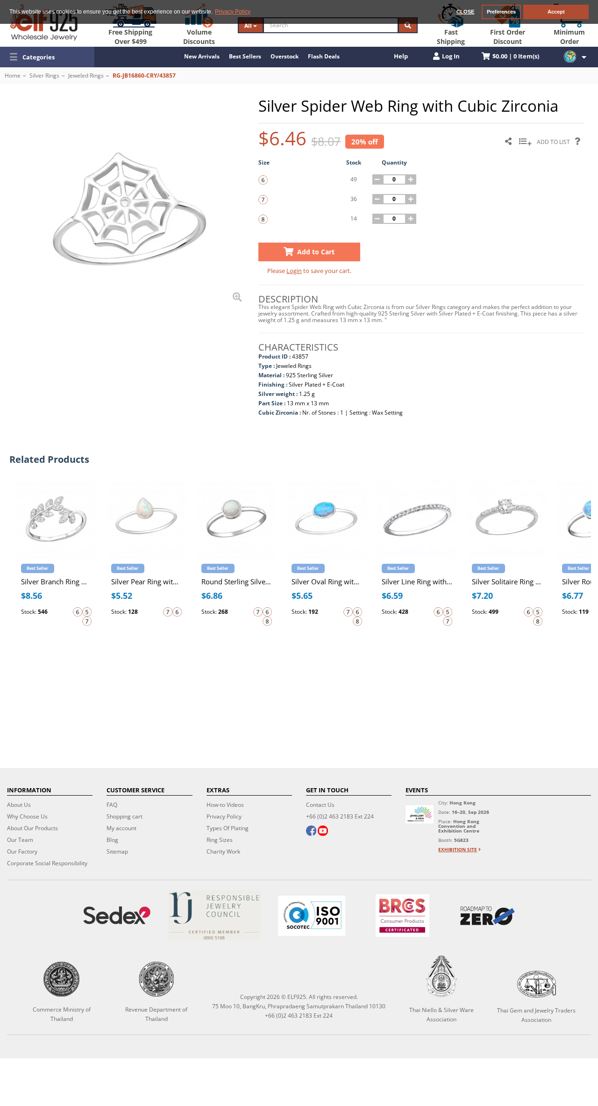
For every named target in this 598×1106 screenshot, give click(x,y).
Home (13, 75)
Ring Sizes (219, 840)
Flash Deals (324, 56)
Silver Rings (44, 75)
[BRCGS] (402, 915)
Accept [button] (556, 11)
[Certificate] (214, 915)
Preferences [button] (501, 11)
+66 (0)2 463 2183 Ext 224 (340, 816)
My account (121, 828)
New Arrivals (202, 56)
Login (294, 270)
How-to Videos (225, 805)
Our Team (20, 840)
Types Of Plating (227, 828)
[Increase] (411, 179)
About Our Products (32, 828)
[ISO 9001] (311, 916)
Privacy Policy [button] (232, 11)
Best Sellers (245, 56)
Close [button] (465, 11)
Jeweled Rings (86, 75)
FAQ (112, 805)
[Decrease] (377, 179)
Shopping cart (124, 816)
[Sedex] (116, 915)
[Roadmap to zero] (488, 915)
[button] (47, 57)
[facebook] (311, 832)
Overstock (285, 56)
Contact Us (320, 805)
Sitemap (117, 851)
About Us (19, 805)
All (248, 25)
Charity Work (223, 851)
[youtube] (323, 832)
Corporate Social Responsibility (47, 863)
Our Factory (22, 851)
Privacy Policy (224, 816)
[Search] (408, 25)
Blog (112, 840)
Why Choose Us (27, 816)
